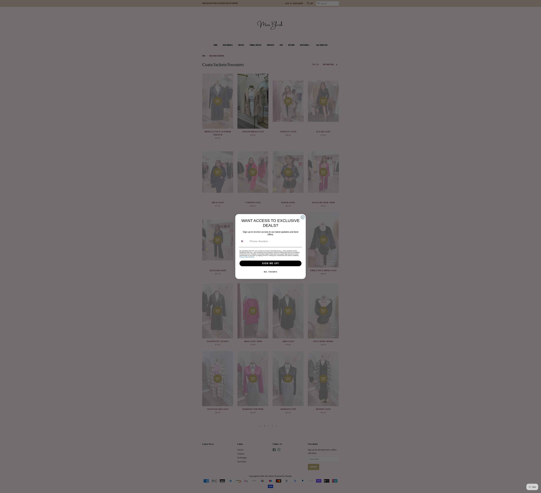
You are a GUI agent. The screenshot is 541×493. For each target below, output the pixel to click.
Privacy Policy (244, 257)
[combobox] (244, 241)
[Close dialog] (302, 217)
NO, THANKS (270, 272)
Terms (252, 257)
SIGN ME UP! (270, 263)
